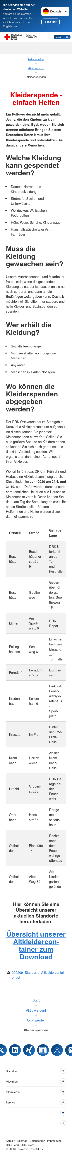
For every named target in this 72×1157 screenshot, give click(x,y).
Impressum (54, 1141)
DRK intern (27, 1145)
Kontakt (10, 1141)
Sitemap (22, 1141)
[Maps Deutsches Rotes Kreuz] (57, 1050)
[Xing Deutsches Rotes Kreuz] (29, 1050)
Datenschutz (37, 1141)
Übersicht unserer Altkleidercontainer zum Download (36, 945)
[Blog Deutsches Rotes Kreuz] (43, 1050)
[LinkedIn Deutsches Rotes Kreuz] (15, 1050)
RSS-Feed (12, 1145)
